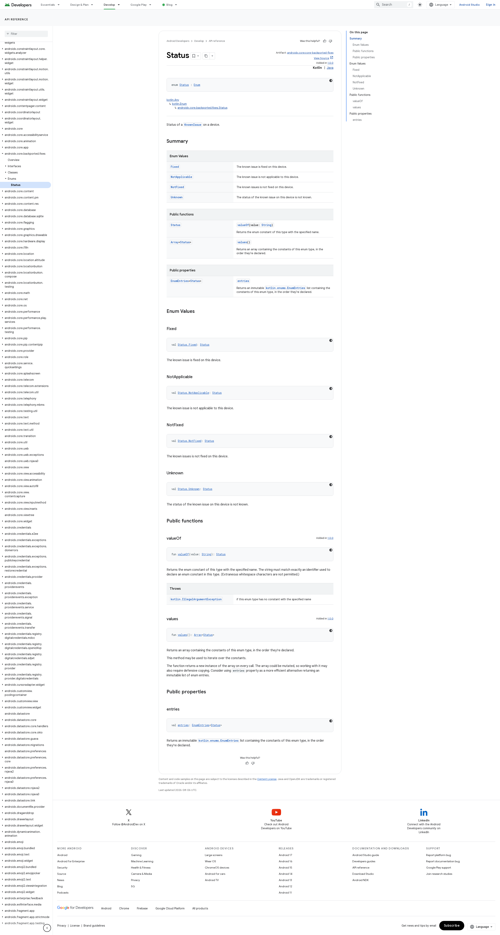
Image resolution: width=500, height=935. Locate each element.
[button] (25, 51)
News (60, 880)
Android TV (212, 880)
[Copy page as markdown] (206, 56)
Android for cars (215, 874)
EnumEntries (180, 281)
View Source (321, 58)
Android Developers (178, 41)
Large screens (213, 855)
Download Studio (363, 874)
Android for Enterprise (71, 861)
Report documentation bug (443, 861)
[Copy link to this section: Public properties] (210, 692)
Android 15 (285, 867)
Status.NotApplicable (193, 393)
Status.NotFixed (189, 441)
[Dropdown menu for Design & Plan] (93, 4)
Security (62, 867)
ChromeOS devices (217, 867)
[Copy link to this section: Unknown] (187, 473)
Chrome (124, 908)
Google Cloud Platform (170, 908)
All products (200, 908)
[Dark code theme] (331, 80)
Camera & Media (141, 874)
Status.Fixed (187, 344)
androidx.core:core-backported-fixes (310, 52)
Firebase (142, 908)
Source (61, 874)
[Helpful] (325, 41)
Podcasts (62, 892)
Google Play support (438, 867)
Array (175, 242)
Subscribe (452, 926)
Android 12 (285, 886)
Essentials (48, 4)
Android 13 (285, 880)
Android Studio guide (365, 855)
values (242, 242)
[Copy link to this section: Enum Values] (199, 311)
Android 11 (285, 892)
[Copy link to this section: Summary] (192, 141)
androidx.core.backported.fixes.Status (202, 107)
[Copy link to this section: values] (182, 619)
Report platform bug (438, 855)
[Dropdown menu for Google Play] (152, 4)
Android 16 (285, 861)
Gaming (136, 855)
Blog (169, 4)
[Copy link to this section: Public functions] (207, 521)
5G (133, 886)
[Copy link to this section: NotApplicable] (196, 377)
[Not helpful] (330, 41)
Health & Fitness (140, 867)
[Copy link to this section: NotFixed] (187, 425)
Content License (267, 779)
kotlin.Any (173, 100)
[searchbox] (26, 34)
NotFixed (177, 187)
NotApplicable (181, 177)
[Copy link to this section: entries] (183, 709)
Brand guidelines (94, 925)
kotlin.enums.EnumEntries (285, 288)
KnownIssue (192, 125)
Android (62, 855)
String (266, 225)
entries (243, 281)
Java (330, 68)
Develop (109, 4)
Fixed (175, 167)
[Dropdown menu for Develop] (120, 4)
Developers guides (363, 861)
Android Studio (469, 4)
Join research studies (439, 874)
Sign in (490, 4)
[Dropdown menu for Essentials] (60, 4)
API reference (16, 19)
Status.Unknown (189, 489)
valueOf (243, 225)
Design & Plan (79, 4)
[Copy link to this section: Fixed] (180, 329)
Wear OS (210, 861)
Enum (197, 85)
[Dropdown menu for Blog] (177, 4)
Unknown (177, 197)
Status (184, 85)
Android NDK (360, 880)
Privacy (135, 880)
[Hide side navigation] (47, 928)
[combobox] (393, 4)
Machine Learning (142, 861)
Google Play (138, 4)
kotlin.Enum (179, 104)
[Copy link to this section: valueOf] (185, 538)
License (75, 925)
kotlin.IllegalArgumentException (196, 599)
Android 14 (285, 874)
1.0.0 (330, 63)
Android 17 (285, 855)
